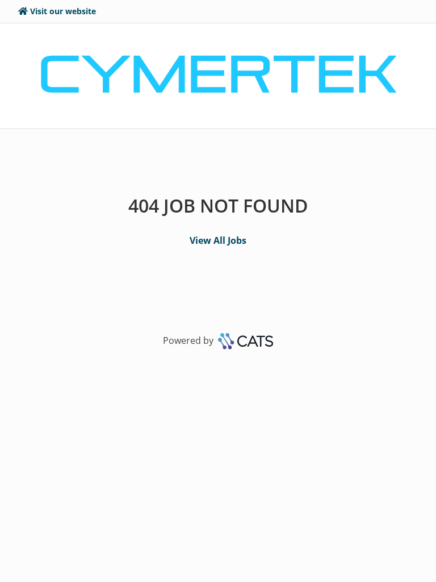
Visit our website (63, 11)
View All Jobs (218, 240)
